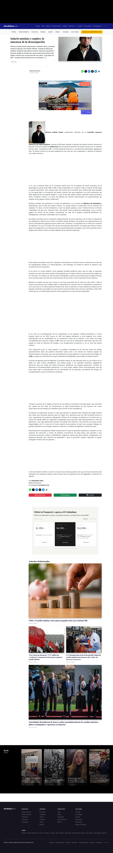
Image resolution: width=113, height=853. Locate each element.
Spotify (42, 824)
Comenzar (44, 542)
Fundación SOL (43, 485)
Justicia (50, 32)
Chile (43, 26)
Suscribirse (65, 542)
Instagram (43, 814)
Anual (92, 518)
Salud (57, 833)
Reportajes (78, 822)
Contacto (25, 819)
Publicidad (25, 817)
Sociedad (65, 32)
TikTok (41, 822)
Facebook (42, 812)
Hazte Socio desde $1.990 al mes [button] (92, 32)
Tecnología (97, 833)
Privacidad (25, 822)
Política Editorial (26, 814)
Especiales (68, 833)
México (48, 26)
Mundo (38, 26)
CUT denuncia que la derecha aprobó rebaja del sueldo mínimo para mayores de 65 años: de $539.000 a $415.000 (83, 657)
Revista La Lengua (80, 824)
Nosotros (51, 842)
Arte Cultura (75, 32)
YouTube (91, 495)
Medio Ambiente (24, 32)
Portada (77, 812)
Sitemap (92, 842)
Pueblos (42, 32)
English (64, 26)
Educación (82, 833)
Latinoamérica (56, 26)
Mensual (85, 518)
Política (14, 32)
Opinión (80, 26)
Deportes (104, 833)
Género (57, 32)
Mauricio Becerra (35, 71)
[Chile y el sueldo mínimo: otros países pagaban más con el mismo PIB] (65, 591)
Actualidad (78, 814)
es (105, 842)
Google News (40, 495)
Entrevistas (87, 26)
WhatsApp (65, 495)
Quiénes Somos (26, 812)
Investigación (96, 26)
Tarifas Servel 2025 (84, 842)
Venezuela (60, 817)
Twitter (42, 817)
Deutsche (71, 26)
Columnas (13, 62)
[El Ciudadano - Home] (11, 26)
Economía (35, 32)
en (108, 842)
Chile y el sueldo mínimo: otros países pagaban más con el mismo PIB (58, 620)
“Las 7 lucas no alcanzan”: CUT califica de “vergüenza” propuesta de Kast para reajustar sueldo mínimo (45, 657)
